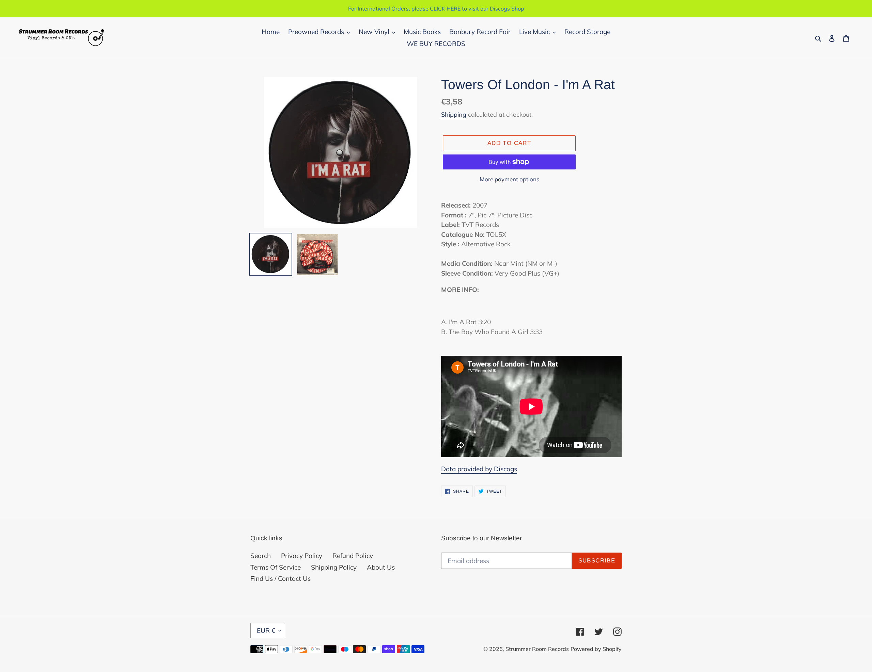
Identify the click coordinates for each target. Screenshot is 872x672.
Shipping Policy (334, 567)
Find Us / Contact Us (280, 578)
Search (260, 556)
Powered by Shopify (596, 648)
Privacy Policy (301, 556)
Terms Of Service (275, 567)
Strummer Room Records (537, 648)
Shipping (453, 114)
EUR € (266, 630)
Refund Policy (352, 556)
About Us (381, 567)
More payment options (509, 179)
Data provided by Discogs (479, 469)
